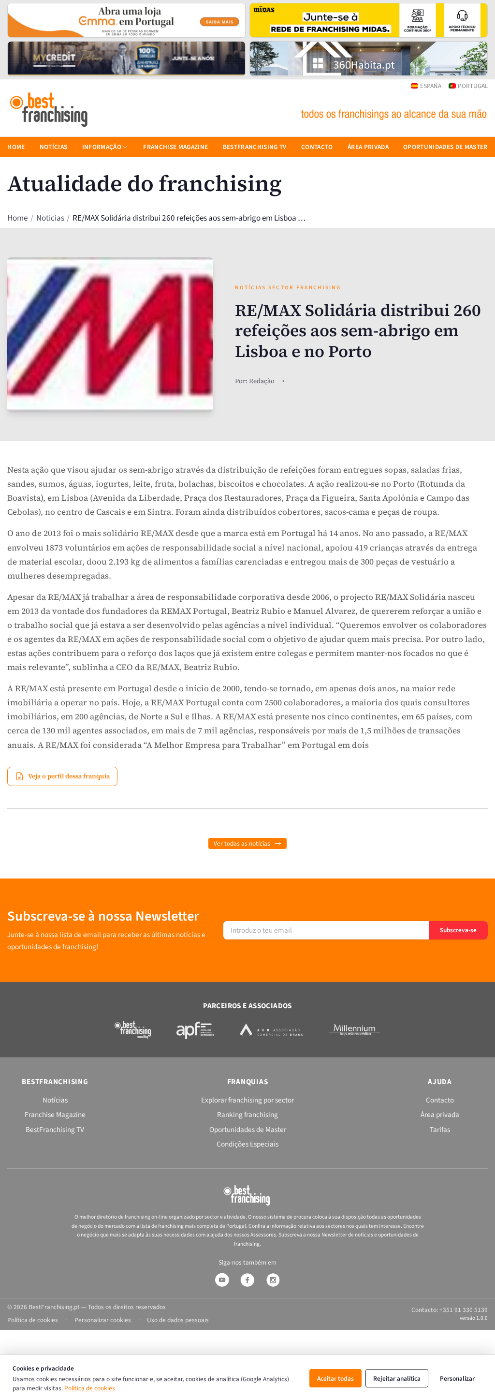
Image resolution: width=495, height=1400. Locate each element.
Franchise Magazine (175, 146)
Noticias (50, 218)
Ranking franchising (247, 1114)
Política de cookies (89, 1388)
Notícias (54, 146)
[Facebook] (247, 1280)
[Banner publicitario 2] (368, 20)
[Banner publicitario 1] (126, 20)
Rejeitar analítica (397, 1378)
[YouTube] (222, 1280)
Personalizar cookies (102, 1320)
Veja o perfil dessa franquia (69, 776)
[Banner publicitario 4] (368, 58)
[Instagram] (273, 1280)
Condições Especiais (247, 1144)
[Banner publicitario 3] (126, 58)
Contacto (317, 146)
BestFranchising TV (255, 146)
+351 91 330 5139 (463, 1309)
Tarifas (440, 1129)
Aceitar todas (335, 1378)
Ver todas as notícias (242, 843)
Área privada (368, 146)
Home (17, 218)
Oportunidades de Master (445, 146)
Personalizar (457, 1378)
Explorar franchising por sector (247, 1100)
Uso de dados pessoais (178, 1320)
